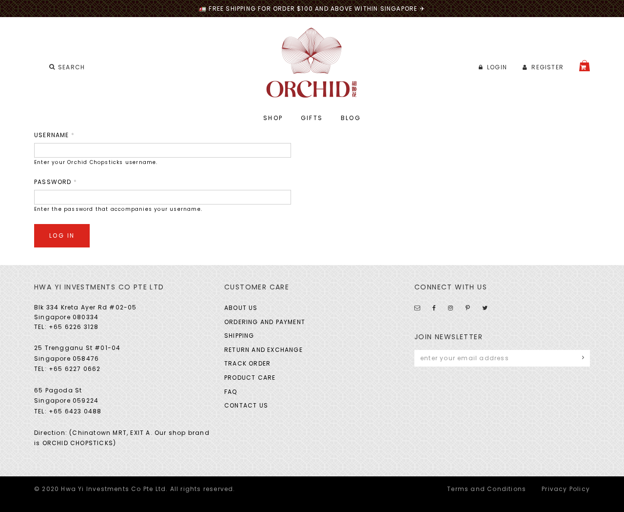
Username (54, 135)
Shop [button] (273, 118)
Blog (351, 118)
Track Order (247, 363)
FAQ (230, 392)
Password (55, 182)
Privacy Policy (566, 489)
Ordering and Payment (264, 322)
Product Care (249, 377)
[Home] (312, 63)
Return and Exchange (263, 350)
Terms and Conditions (486, 489)
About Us (241, 308)
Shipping (239, 335)
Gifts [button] (312, 118)
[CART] (584, 65)
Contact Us (246, 405)
